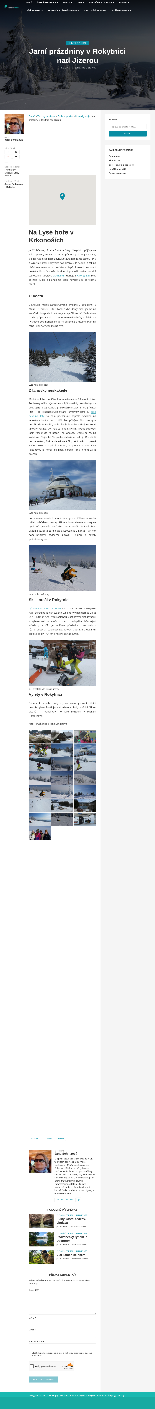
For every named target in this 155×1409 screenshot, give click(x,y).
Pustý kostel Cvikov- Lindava (71, 1220)
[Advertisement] (62, 150)
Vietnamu (58, 275)
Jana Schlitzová (14, 140)
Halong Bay (83, 275)
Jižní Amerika (33, 10)
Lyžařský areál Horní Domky (45, 608)
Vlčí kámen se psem (70, 1255)
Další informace (120, 10)
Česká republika (65, 116)
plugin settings (118, 1395)
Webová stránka (36, 1341)
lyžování (48, 1138)
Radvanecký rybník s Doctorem (71, 1238)
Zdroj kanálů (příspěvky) (121, 165)
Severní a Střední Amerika (62, 10)
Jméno (32, 1318)
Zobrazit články (65, 1200)
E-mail (32, 1329)
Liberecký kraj (77, 43)
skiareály (60, 1138)
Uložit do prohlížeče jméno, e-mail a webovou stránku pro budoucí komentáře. (62, 1354)
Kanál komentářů (117, 169)
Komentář (34, 1290)
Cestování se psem (95, 10)
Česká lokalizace (117, 173)
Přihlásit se (114, 160)
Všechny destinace (46, 116)
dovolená (35, 1138)
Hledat (128, 133)
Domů (32, 116)
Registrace (114, 156)
